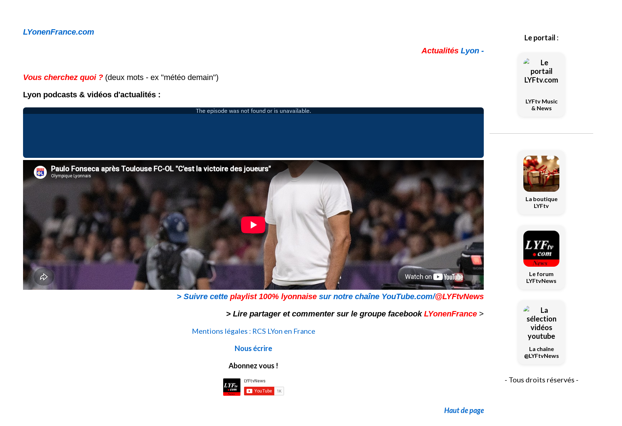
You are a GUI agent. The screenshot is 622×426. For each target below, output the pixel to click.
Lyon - (453, 50)
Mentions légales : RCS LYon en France (253, 331)
